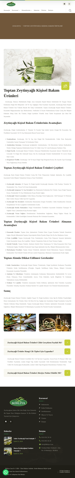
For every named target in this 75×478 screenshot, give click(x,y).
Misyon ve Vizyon (47, 415)
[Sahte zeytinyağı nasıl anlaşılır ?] (8, 441)
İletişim (43, 422)
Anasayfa (16, 26)
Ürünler (43, 418)
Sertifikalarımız (46, 411)
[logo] (11, 4)
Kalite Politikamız (46, 408)
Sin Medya (21, 474)
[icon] (64, 4)
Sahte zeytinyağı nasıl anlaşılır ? (25, 438)
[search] (70, 10)
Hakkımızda (45, 404)
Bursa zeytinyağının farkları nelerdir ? (23, 449)
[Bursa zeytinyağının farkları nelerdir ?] (8, 451)
